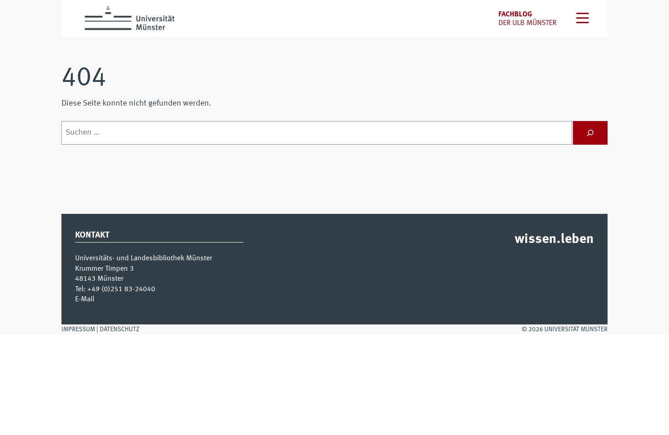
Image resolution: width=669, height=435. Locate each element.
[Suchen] (590, 133)
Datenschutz (119, 329)
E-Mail (84, 299)
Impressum (78, 329)
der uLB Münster (527, 23)
